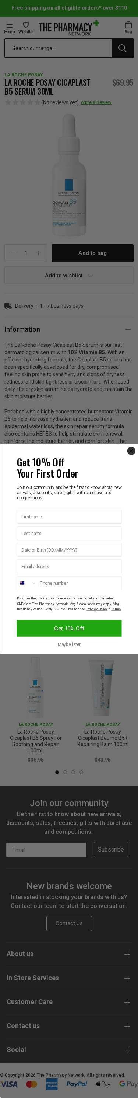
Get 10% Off (69, 628)
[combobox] (27, 583)
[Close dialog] (131, 451)
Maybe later (68, 644)
